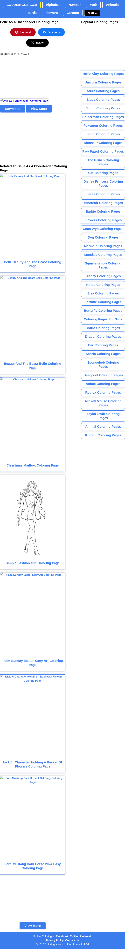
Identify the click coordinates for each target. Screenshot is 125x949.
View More (39, 109)
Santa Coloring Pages (103, 194)
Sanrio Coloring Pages (103, 354)
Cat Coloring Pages (103, 173)
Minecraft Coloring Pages (103, 203)
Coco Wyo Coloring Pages (103, 229)
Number (75, 5)
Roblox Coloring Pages (103, 392)
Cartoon (73, 13)
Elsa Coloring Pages (103, 293)
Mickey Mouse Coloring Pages (103, 403)
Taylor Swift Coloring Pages (103, 416)
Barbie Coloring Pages (103, 211)
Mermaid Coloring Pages (103, 246)
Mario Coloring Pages (103, 328)
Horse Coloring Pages (103, 284)
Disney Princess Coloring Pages (103, 183)
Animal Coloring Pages (103, 426)
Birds (32, 13)
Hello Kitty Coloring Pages (103, 73)
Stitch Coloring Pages (103, 108)
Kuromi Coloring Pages (103, 435)
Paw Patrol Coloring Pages (103, 151)
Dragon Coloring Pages (103, 336)
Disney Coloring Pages (103, 276)
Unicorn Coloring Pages (103, 82)
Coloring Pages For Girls (103, 319)
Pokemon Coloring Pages (103, 125)
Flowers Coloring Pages (103, 220)
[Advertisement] (24, 77)
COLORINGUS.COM (22, 5)
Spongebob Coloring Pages (103, 364)
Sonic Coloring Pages (103, 134)
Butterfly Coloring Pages (103, 310)
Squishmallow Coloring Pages (103, 265)
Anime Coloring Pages (103, 384)
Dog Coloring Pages (103, 237)
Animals (112, 5)
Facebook (54, 32)
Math (93, 5)
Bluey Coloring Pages (103, 99)
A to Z (92, 13)
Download (12, 109)
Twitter (40, 42)
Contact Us (72, 940)
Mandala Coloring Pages (103, 254)
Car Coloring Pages (103, 345)
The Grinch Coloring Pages (103, 162)
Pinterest (25, 32)
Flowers (51, 13)
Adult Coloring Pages (103, 91)
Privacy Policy (55, 940)
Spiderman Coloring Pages (103, 117)
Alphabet (53, 5)
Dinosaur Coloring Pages (103, 143)
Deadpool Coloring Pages (103, 375)
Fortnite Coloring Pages (103, 302)
